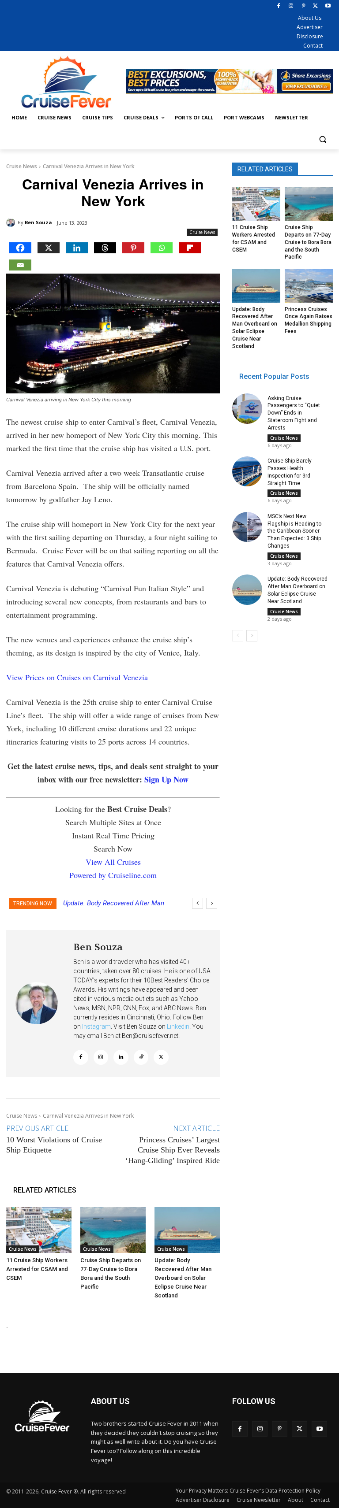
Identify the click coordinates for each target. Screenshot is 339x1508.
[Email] (20, 265)
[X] (315, 6)
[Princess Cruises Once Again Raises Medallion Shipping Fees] (309, 285)
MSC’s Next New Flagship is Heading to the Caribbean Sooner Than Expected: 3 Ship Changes (294, 531)
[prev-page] (237, 635)
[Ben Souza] (12, 222)
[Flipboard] (190, 248)
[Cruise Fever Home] (66, 81)
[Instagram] (291, 6)
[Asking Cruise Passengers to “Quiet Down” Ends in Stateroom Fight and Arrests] (247, 408)
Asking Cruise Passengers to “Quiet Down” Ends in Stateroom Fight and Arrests (293, 413)
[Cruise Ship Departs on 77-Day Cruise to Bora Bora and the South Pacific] (113, 1230)
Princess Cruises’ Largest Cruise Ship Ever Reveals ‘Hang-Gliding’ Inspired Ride (172, 1150)
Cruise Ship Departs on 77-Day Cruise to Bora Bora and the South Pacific (308, 242)
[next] (211, 903)
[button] (322, 139)
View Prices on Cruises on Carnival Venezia (77, 677)
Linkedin (178, 1026)
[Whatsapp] (161, 248)
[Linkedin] (77, 248)
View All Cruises (113, 861)
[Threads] (105, 248)
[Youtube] (328, 6)
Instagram (96, 1026)
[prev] (197, 903)
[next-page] (251, 635)
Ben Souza (38, 222)
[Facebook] (279, 6)
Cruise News (21, 166)
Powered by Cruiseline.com (113, 875)
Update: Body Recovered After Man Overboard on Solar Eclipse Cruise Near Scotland (182, 1278)
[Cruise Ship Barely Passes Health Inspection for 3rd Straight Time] (247, 471)
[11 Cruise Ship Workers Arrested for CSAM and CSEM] (39, 1230)
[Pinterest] (303, 6)
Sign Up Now (166, 779)
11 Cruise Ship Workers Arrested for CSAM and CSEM (37, 1269)
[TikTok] (141, 1057)
